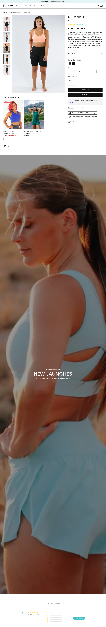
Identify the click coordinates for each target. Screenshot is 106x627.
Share (72, 122)
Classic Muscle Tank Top (32, 131)
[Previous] (37, 1)
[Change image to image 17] (6, 59)
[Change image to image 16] (6, 48)
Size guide (73, 76)
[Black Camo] (69, 63)
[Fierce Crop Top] (13, 114)
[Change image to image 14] (6, 26)
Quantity (71, 80)
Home (5, 12)
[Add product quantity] (74, 84)
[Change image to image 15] (6, 37)
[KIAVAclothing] (8, 5)
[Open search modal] (94, 5)
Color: (74, 60)
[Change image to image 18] (6, 70)
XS (70, 72)
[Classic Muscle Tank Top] (34, 114)
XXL (94, 72)
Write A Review (79, 618)
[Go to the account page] (98, 5)
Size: (70, 68)
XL (88, 72)
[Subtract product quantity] (69, 84)
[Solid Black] (73, 63)
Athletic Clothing (14, 12)
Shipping (71, 108)
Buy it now (85, 95)
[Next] (69, 1)
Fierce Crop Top (8, 131)
